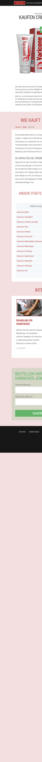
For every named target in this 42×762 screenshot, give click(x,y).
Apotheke (22, 432)
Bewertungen (34, 432)
